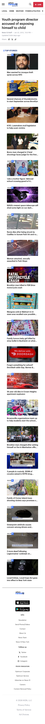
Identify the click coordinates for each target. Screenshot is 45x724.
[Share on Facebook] (9, 39)
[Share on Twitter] (12, 39)
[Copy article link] (15, 39)
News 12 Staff (7, 32)
